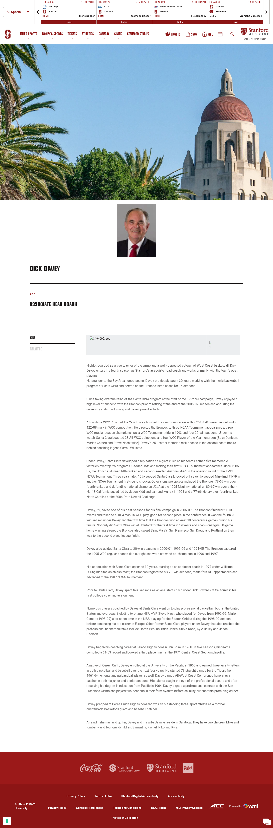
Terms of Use (103, 796)
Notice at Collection (125, 817)
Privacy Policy (79, 796)
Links (69, 22)
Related (36, 349)
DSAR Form (158, 807)
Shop (191, 35)
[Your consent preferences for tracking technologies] (7, 821)
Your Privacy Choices (189, 807)
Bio (32, 338)
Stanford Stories (138, 34)
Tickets (72, 34)
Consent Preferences (89, 807)
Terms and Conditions (127, 807)
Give (208, 35)
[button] (38, 12)
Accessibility (176, 796)
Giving (118, 34)
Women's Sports (52, 34)
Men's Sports (28, 34)
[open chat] (267, 822)
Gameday (104, 34)
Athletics (88, 34)
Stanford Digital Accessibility (143, 796)
